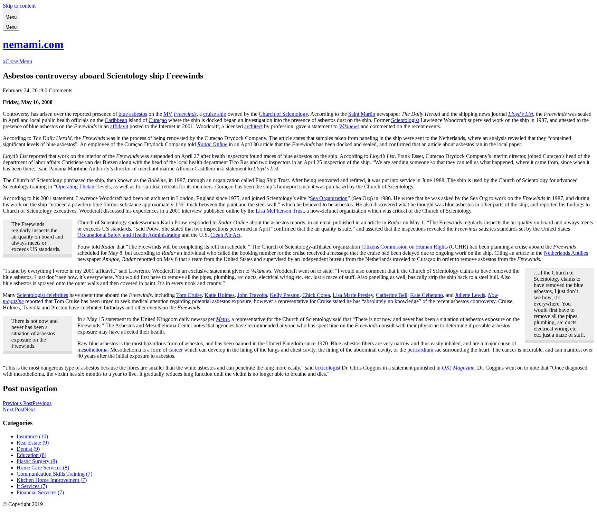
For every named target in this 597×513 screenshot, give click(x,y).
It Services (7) (32, 486)
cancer (176, 350)
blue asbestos (133, 114)
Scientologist (405, 120)
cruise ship (214, 114)
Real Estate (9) (33, 443)
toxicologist (327, 368)
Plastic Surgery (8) (37, 461)
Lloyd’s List (520, 114)
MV (167, 114)
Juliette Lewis (470, 295)
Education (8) (31, 455)
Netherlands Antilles (566, 253)
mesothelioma (92, 350)
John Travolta (252, 295)
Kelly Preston (285, 295)
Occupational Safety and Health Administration (128, 235)
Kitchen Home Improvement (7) (52, 480)
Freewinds (185, 114)
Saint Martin (361, 114)
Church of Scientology (283, 114)
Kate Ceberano (426, 295)
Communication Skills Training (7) (54, 474)
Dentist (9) (28, 449)
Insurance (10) (32, 436)
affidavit (119, 126)
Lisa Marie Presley (353, 295)
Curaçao (158, 120)
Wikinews (349, 126)
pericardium (420, 350)
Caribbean (116, 120)
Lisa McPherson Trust (280, 211)
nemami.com (33, 44)
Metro (222, 319)
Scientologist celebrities (42, 295)
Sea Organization (329, 198)
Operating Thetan (75, 186)
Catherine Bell (391, 295)
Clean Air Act (225, 235)
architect (253, 126)
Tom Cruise (189, 295)
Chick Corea (316, 295)
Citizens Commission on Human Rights (404, 247)
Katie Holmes (220, 295)
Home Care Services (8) (43, 467)
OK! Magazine (458, 368)
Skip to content (19, 6)
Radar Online (212, 144)
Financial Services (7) (40, 492)
